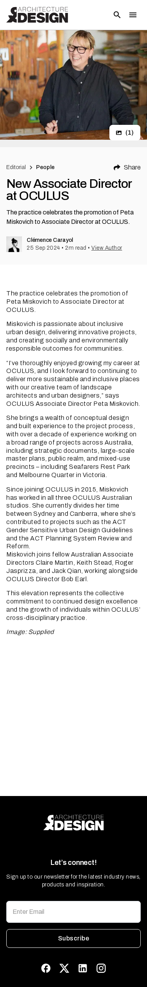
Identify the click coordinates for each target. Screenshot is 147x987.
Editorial (16, 167)
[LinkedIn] (82, 968)
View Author (106, 248)
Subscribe (73, 938)
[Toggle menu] (133, 15)
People (45, 167)
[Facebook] (45, 968)
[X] (64, 968)
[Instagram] (101, 968)
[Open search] (117, 15)
